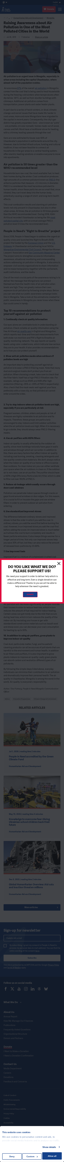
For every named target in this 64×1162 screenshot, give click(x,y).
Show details (49, 1147)
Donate (30, 594)
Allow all (52, 1156)
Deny (12, 1156)
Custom (30, 1156)
